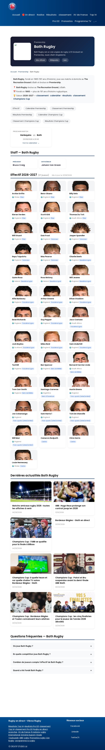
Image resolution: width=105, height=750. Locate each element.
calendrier (55, 95)
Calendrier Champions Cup (50, 114)
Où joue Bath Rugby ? (52, 646)
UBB (21, 738)
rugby (26, 738)
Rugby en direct (40, 729)
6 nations (35, 732)
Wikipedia (54, 60)
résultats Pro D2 (31, 726)
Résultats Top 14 (16, 726)
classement (42, 95)
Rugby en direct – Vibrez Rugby (24, 721)
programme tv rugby (25, 740)
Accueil (13, 72)
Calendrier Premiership (36, 108)
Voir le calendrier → (31, 143)
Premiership (23, 72)
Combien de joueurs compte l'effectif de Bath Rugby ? (52, 662)
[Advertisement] (52, 697)
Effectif (16, 108)
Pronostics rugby (37, 738)
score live (12, 732)
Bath (39, 135)
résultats (67, 95)
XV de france (24, 732)
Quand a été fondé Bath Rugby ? (52, 670)
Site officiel (40, 60)
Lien (65, 60)
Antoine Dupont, (28, 735)
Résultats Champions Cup (56, 121)
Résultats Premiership (22, 114)
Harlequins (25, 135)
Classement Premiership (63, 108)
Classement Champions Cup (26, 121)
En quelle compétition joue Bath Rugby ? (52, 654)
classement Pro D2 (24, 729)
